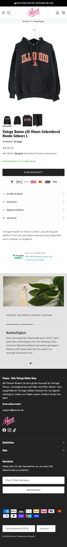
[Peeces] (33, 12)
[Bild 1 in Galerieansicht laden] (33, 68)
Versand (18, 153)
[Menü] (3, 12)
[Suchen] (10, 12)
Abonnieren (33, 490)
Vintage (17, 141)
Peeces (13, 536)
